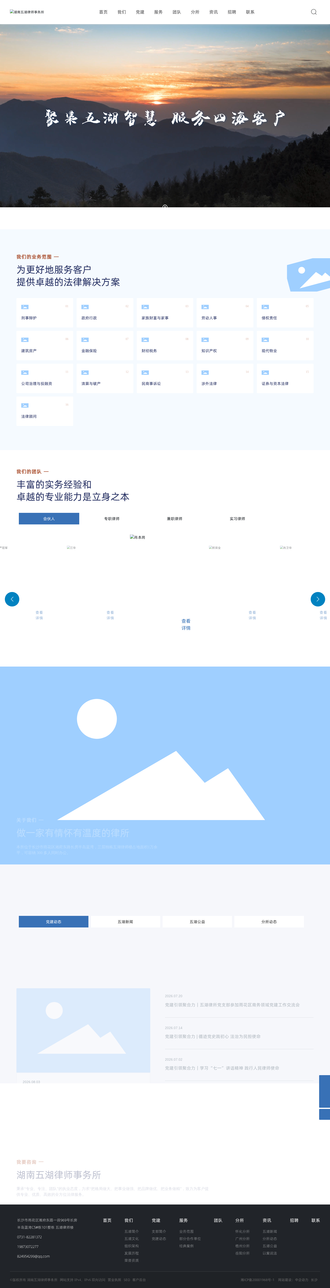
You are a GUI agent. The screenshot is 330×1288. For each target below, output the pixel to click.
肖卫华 (220, 605)
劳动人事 (209, 317)
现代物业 (269, 350)
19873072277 (27, 1246)
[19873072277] (324, 1080)
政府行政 (89, 317)
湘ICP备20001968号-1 (257, 1279)
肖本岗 (78, 605)
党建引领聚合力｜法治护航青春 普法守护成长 (209, 1048)
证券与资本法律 (275, 383)
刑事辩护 (29, 317)
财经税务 (149, 350)
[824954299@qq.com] (324, 1091)
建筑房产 (29, 350)
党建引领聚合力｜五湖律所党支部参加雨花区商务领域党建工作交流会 (232, 954)
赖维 (289, 605)
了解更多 (30, 1054)
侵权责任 (269, 317)
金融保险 (89, 350)
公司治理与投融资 (36, 383)
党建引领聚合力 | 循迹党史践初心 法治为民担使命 (213, 985)
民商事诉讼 (151, 383)
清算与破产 (91, 383)
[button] (35, 216)
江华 (5, 605)
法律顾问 (29, 416)
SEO (127, 1279)
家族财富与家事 (155, 317)
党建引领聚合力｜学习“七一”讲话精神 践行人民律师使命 (222, 1017)
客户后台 (139, 1279)
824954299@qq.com (33, 1256)
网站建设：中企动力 (293, 1279)
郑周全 (144, 611)
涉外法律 (209, 383)
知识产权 (209, 350)
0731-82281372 (29, 1236)
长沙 (314, 1279)
